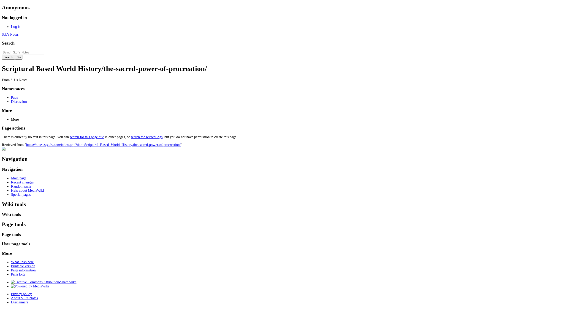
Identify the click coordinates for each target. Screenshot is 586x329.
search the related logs (147, 137)
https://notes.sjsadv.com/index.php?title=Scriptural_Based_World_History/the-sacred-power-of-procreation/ (103, 145)
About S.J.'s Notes (24, 298)
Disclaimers (19, 302)
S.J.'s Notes (10, 34)
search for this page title (87, 137)
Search (8, 43)
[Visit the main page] (3, 149)
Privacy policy (21, 294)
